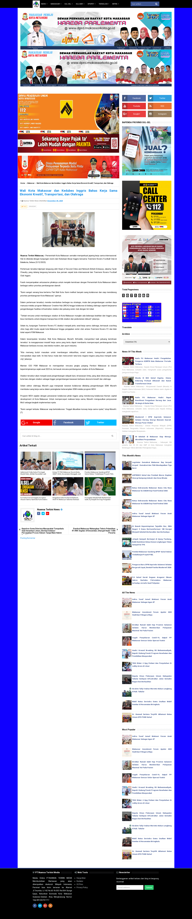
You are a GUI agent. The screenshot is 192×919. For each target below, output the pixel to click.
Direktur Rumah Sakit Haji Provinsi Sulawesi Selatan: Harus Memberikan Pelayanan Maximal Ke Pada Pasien (152, 628)
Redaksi (80, 881)
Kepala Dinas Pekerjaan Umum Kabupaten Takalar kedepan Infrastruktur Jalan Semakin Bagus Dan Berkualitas (152, 679)
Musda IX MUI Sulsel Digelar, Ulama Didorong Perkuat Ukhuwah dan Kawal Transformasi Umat (153, 381)
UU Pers (80, 884)
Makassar (30, 183)
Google (36, 422)
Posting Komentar (27, 538)
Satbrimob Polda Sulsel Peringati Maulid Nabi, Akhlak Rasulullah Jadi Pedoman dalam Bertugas (33, 474)
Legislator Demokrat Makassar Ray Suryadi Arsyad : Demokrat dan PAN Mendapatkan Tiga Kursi (152, 465)
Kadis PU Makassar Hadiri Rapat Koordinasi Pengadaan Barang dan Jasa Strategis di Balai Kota (153, 400)
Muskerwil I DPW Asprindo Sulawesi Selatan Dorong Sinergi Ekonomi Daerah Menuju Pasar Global (153, 420)
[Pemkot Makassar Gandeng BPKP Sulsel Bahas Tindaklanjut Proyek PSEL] (100, 461)
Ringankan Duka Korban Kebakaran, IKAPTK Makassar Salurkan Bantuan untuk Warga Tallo (66, 499)
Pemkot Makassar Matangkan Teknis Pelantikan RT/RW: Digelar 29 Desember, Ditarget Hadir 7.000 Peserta (93, 531)
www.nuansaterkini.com (129, 915)
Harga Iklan (81, 878)
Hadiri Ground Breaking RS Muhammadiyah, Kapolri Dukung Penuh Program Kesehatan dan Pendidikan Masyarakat (152, 653)
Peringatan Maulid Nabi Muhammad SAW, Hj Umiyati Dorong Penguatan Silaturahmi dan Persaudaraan (97, 499)
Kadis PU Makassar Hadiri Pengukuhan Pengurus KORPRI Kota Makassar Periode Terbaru (153, 361)
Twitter (100, 422)
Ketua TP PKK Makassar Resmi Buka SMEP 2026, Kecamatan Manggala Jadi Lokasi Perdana (67, 474)
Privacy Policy (82, 887)
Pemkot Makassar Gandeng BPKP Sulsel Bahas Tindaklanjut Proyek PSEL (99, 473)
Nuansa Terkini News (48, 509)
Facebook (68, 422)
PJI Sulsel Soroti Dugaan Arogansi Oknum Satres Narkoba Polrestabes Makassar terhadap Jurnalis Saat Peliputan (33, 500)
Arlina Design (100, 915)
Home (22, 183)
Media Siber (154, 915)
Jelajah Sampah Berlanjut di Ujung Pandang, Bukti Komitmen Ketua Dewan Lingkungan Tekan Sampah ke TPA (152, 542)
